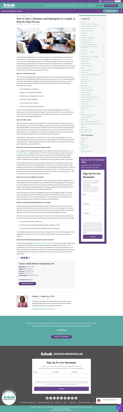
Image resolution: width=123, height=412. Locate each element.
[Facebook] (51, 399)
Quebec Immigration (86, 70)
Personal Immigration (45, 402)
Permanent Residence (87, 65)
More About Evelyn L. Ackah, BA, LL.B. (43, 309)
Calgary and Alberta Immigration (89, 97)
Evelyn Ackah (36, 24)
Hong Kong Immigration (87, 90)
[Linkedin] (54, 399)
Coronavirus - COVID (86, 88)
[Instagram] (61, 399)
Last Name (86, 213)
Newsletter (84, 85)
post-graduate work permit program (90, 121)
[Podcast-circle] (69, 399)
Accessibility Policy (65, 408)
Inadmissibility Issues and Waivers (90, 56)
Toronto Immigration (86, 94)
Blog (31, 15)
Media (82, 149)
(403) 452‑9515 (28, 269)
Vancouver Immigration (87, 99)
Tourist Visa (84, 79)
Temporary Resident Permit (88, 115)
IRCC (82, 110)
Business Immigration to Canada (89, 26)
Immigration (84, 54)
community (84, 119)
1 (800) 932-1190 (33, 275)
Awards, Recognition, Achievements (90, 24)
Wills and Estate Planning (87, 106)
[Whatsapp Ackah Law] (102, 1)
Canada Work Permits (86, 31)
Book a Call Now (111, 5)
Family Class (84, 50)
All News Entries (85, 138)
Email (84, 194)
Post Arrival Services (86, 117)
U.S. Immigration (85, 81)
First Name (86, 203)
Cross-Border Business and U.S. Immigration (89, 47)
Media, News (84, 61)
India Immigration (85, 92)
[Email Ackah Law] (100, 1)
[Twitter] (47, 399)
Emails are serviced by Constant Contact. (68, 384)
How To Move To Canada (87, 52)
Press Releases (85, 103)
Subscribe (93, 237)
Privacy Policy (56, 408)
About (66, 402)
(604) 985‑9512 (29, 271)
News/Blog (99, 5)
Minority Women (85, 63)
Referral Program (84, 402)
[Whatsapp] (76, 399)
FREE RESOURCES (111, 11)
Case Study (84, 33)
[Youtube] (58, 399)
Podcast (83, 68)
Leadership (84, 127)
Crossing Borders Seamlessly (88, 44)
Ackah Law (84, 22)
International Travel (86, 59)
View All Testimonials (61, 336)
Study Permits (84, 72)
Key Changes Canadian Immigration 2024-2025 (92, 124)
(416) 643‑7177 (28, 273)
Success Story (84, 108)
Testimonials (84, 76)
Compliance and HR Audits (88, 37)
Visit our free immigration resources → (12, 11)
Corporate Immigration (87, 39)
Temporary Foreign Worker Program (90, 74)
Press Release (84, 147)
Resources (91, 5)
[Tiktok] (72, 399)
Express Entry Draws (86, 129)
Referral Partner (85, 101)
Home (18, 15)
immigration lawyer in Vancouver (44, 243)
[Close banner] (121, 11)
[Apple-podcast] (65, 399)
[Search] (119, 6)
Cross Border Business (87, 42)
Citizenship (84, 35)
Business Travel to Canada (88, 28)
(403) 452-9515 (29, 266)
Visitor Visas (84, 83)
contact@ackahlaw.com (25, 279)
